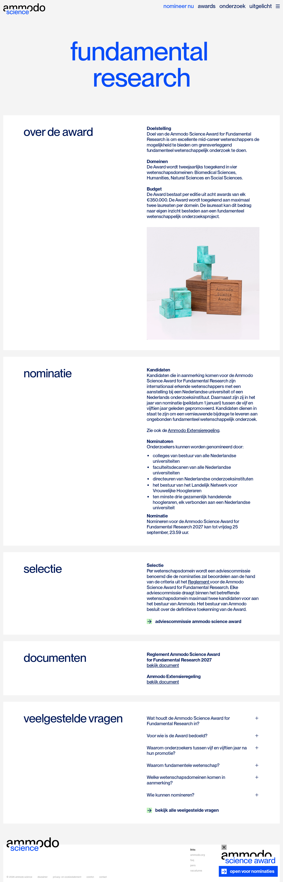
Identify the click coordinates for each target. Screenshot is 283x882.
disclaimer (43, 877)
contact (103, 877)
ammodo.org (197, 854)
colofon (90, 877)
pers (193, 865)
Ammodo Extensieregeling (193, 430)
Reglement (199, 582)
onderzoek (232, 6)
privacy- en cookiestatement (67, 877)
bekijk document (163, 665)
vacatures (196, 870)
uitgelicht (260, 6)
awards (207, 6)
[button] (278, 6)
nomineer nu (178, 6)
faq (192, 860)
